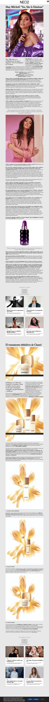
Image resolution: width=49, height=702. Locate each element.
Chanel (7, 445)
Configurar (42, 699)
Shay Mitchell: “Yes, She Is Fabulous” (24, 7)
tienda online (34, 632)
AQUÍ (23, 701)
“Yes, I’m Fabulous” (34, 217)
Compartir (24, 290)
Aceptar (30, 699)
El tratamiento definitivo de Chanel (23, 344)
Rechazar (36, 699)
